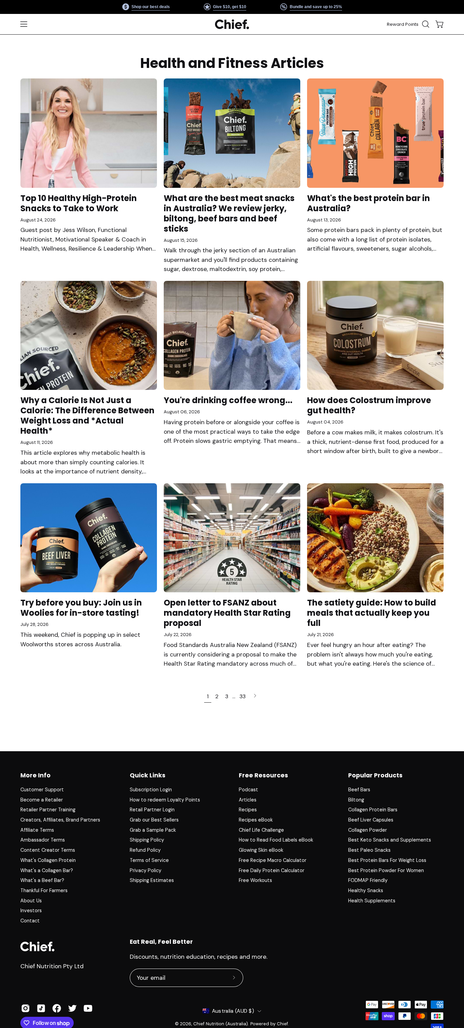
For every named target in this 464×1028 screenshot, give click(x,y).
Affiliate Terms (37, 830)
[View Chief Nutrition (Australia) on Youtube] (88, 1008)
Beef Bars (359, 790)
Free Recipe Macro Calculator (272, 860)
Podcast (248, 790)
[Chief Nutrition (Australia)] (232, 24)
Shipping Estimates (152, 880)
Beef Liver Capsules (370, 820)
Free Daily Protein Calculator (271, 870)
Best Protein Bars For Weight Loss (387, 860)
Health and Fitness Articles (232, 63)
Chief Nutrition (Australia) (220, 1024)
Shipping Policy (147, 840)
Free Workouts (255, 880)
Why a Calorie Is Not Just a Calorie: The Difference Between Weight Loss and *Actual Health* (87, 415)
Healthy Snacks (365, 890)
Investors (31, 910)
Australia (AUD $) (233, 1011)
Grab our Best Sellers (154, 820)
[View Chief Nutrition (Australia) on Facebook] (57, 1008)
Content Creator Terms (47, 850)
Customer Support (42, 790)
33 (242, 696)
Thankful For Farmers (44, 890)
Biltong (356, 800)
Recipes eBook (256, 820)
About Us (31, 901)
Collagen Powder (367, 830)
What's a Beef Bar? (42, 880)
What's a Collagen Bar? (46, 870)
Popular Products (375, 775)
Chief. (283, 1024)
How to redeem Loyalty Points (165, 800)
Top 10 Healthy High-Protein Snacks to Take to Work (78, 203)
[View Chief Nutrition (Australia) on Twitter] (72, 1008)
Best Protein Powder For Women (386, 870)
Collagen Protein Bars (372, 810)
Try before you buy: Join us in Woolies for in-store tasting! (81, 607)
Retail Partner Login (152, 810)
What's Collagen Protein (48, 860)
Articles (247, 800)
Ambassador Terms (42, 840)
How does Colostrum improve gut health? (369, 405)
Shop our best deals (150, 6)
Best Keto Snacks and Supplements (389, 840)
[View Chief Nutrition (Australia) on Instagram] (25, 1008)
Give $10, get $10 (229, 6)
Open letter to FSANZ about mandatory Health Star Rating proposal (227, 613)
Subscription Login (151, 790)
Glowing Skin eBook (261, 850)
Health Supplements (371, 901)
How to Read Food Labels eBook (276, 840)
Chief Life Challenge (261, 830)
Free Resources (263, 775)
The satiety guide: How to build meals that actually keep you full (371, 613)
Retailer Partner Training (47, 810)
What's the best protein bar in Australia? (368, 203)
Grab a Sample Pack (153, 830)
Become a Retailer (41, 800)
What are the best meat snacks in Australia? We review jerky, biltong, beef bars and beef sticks (229, 213)
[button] (425, 24)
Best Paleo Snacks (369, 850)
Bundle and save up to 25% (315, 6)
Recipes (248, 810)
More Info (35, 775)
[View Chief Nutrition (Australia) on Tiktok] (41, 1008)
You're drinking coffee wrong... (228, 400)
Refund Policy (145, 850)
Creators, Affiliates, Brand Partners (60, 820)
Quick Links (147, 775)
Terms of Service (149, 860)
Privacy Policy (145, 870)
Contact (30, 921)
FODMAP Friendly (368, 880)
